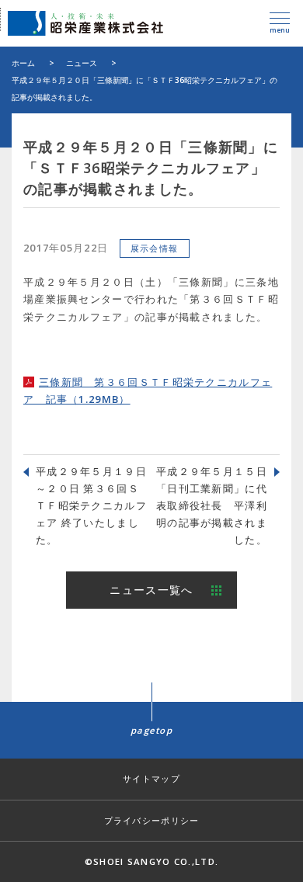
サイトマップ (151, 778)
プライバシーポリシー (152, 820)
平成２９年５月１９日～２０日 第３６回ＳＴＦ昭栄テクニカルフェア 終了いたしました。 (91, 505)
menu (280, 30)
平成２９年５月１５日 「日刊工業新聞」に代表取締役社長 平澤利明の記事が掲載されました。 (217, 505)
